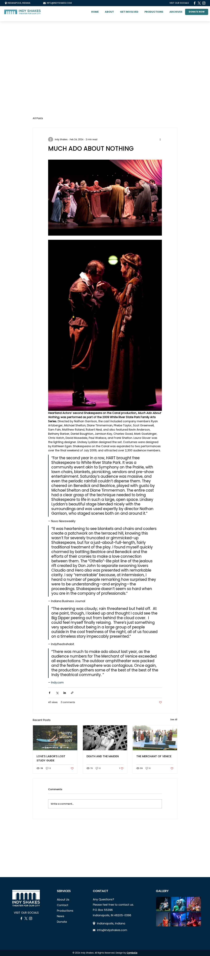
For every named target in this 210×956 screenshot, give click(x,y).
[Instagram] (203, 3)
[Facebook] (194, 3)
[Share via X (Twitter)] (57, 692)
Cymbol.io (132, 952)
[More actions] (160, 139)
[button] (109, 12)
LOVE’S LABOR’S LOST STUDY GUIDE (51, 758)
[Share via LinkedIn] (64, 692)
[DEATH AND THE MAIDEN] (105, 737)
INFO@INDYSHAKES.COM (59, 2)
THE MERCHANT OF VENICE (153, 756)
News (60, 916)
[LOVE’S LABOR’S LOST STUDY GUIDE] (55, 737)
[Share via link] (72, 692)
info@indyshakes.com (112, 930)
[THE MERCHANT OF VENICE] (155, 737)
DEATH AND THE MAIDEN (103, 756)
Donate (62, 922)
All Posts (38, 118)
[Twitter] (199, 3)
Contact (62, 905)
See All (173, 719)
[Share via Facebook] (49, 692)
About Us (63, 899)
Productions (65, 911)
